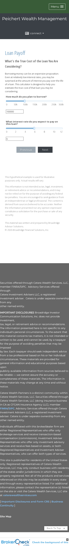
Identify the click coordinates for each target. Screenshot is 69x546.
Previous (26, 149)
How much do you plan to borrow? (26, 97)
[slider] (34, 101)
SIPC (12, 408)
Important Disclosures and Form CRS (25, 501)
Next (45, 149)
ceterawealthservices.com (20, 495)
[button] (57, 7)
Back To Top (54, 528)
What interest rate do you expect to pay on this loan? (32, 123)
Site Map (5, 516)
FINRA (4, 408)
